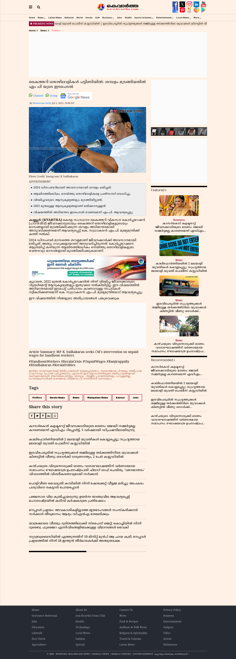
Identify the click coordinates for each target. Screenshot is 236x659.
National (69, 17)
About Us (81, 610)
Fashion (80, 639)
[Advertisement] (118, 54)
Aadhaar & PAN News (133, 627)
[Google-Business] (175, 10)
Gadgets (168, 627)
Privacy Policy (172, 610)
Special (80, 644)
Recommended (162, 360)
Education (38, 627)
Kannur (120, 398)
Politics (56, 30)
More (196, 17)
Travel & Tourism (130, 639)
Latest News (55, 17)
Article (167, 639)
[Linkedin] (196, 4)
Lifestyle (37, 633)
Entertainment (164, 17)
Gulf (97, 17)
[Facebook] (175, 4)
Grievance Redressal (44, 616)
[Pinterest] (182, 10)
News (41, 17)
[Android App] (203, 10)
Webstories (170, 644)
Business (107, 17)
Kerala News (57, 398)
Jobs (119, 17)
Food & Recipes (128, 621)
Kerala (89, 17)
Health (128, 17)
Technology (83, 627)
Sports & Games (143, 17)
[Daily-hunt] (189, 10)
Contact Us (126, 610)
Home (32, 17)
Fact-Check (38, 639)
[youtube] (203, 4)
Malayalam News (97, 398)
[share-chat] (196, 10)
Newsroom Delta (42, 103)
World (79, 17)
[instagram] (189, 4)
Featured (157, 190)
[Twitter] (182, 4)
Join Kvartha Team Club (90, 616)
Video (166, 633)
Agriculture (39, 644)
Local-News (182, 17)
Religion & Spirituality (133, 633)
